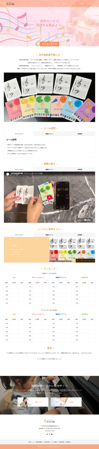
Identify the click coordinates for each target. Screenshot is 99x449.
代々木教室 (54, 442)
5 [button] (89, 260)
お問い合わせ (90, 3)
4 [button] (85, 260)
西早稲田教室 (39, 442)
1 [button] (73, 260)
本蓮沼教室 (61, 442)
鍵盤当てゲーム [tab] (49, 133)
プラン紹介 (73, 3)
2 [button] (77, 260)
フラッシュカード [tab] (19, 133)
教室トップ (31, 442)
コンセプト (57, 3)
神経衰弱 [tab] (80, 133)
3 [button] (81, 260)
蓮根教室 (68, 442)
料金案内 (81, 3)
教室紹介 (65, 3)
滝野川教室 (47, 442)
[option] (49, 250)
